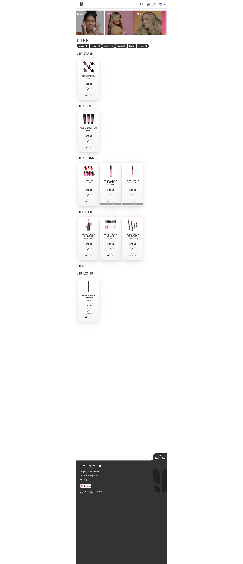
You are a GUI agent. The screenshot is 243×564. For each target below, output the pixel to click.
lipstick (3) (121, 46)
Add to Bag (88, 95)
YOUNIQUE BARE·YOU (89, 128)
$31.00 (88, 84)
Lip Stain (88, 78)
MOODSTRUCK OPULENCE (88, 235)
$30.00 (110, 190)
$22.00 (88, 136)
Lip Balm (89, 130)
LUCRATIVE (88, 180)
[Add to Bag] (88, 90)
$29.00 (88, 244)
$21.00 (88, 190)
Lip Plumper (110, 184)
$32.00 (110, 244)
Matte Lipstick (88, 238)
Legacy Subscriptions (90, 471)
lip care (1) (96, 46)
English (87, 486)
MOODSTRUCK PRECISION (88, 296)
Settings (84, 479)
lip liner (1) (143, 46)
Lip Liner (89, 300)
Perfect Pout (132, 183)
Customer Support (89, 475)
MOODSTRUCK (88, 76)
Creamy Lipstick (132, 238)
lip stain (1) (83, 46)
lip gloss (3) (108, 46)
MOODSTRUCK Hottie (110, 181)
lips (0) (131, 46)
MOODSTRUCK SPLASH (110, 235)
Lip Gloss (88, 183)
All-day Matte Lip (110, 238)
